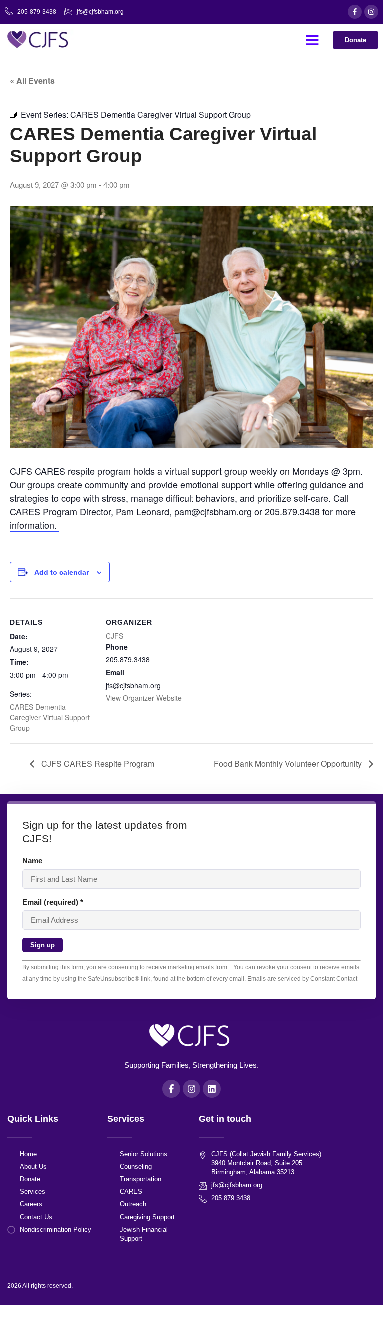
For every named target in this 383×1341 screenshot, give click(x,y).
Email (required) (52, 902)
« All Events (32, 80)
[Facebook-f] (355, 12)
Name (32, 860)
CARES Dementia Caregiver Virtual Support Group (50, 717)
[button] (312, 39)
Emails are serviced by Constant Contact (302, 978)
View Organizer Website (144, 698)
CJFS (114, 636)
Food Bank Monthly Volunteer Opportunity (289, 763)
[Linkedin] (212, 1089)
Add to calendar (61, 572)
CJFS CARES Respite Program (96, 763)
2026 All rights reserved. (40, 1285)
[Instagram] (371, 12)
